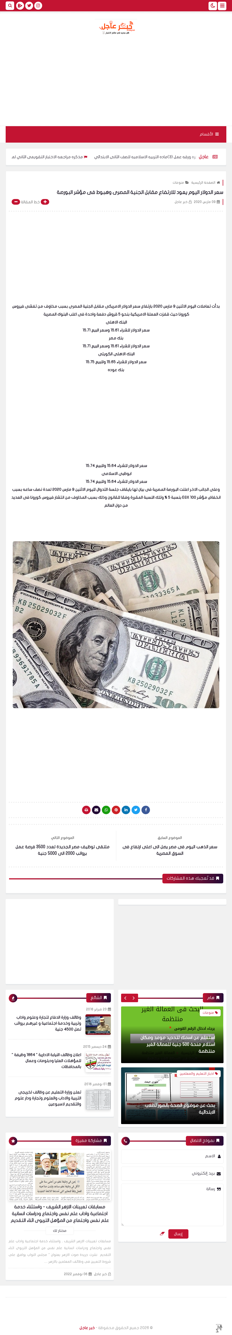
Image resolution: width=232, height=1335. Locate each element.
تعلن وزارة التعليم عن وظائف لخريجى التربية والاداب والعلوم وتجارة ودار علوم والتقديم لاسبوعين (48, 1098)
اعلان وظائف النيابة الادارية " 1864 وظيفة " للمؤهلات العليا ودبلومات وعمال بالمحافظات (46, 1061)
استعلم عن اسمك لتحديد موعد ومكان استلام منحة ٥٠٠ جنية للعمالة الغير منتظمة (178, 1044)
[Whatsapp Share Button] (106, 810)
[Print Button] (86, 810)
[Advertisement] (116, 80)
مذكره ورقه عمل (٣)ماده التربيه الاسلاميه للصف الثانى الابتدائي (176, 157)
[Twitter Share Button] (136, 810)
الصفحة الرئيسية (203, 182)
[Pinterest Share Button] (126, 810)
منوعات (178, 182)
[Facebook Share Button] (145, 810)
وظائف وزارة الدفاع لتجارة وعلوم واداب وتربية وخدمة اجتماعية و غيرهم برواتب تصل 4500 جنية (47, 1023)
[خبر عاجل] (116, 27)
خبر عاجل (100, 1274)
